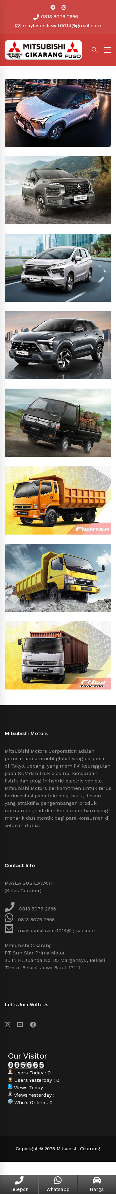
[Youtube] (20, 1025)
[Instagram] (7, 1025)
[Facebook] (33, 1025)
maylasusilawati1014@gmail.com (61, 26)
